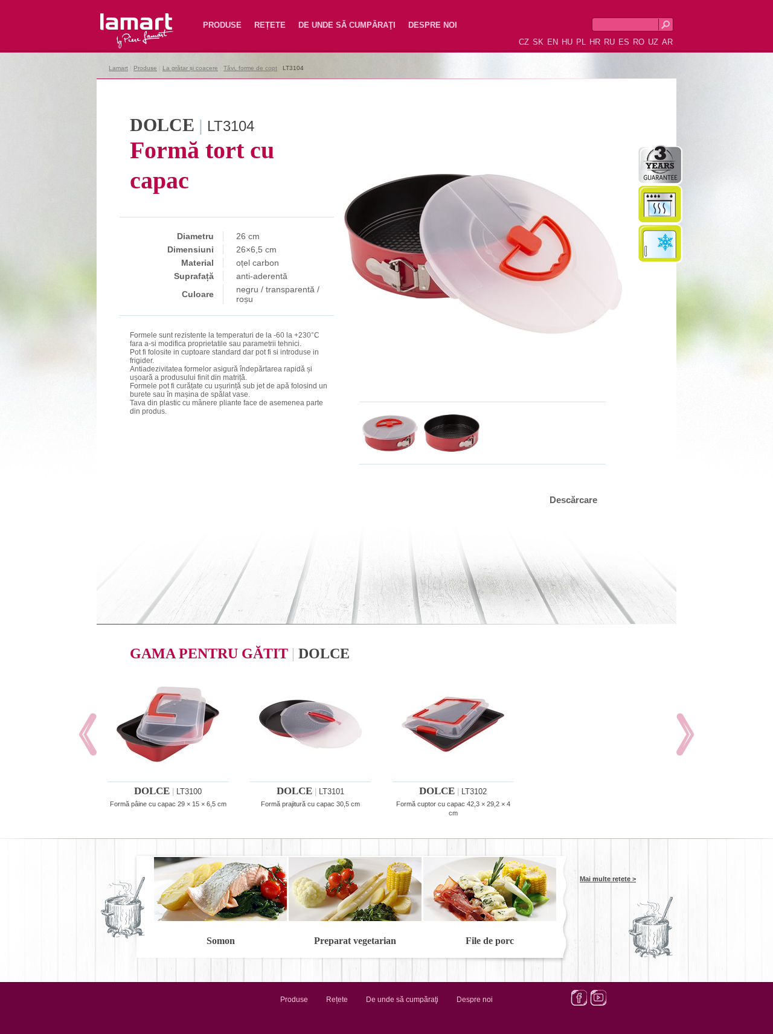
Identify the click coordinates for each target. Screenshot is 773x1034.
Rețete (270, 25)
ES (623, 42)
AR (667, 42)
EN (552, 42)
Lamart (124, 21)
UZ (653, 42)
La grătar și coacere (190, 68)
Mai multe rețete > (608, 878)
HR (594, 42)
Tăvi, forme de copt (250, 68)
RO (638, 42)
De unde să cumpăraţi (347, 25)
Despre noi (432, 25)
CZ (524, 42)
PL (581, 42)
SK (538, 42)
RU (609, 42)
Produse (222, 25)
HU (567, 42)
